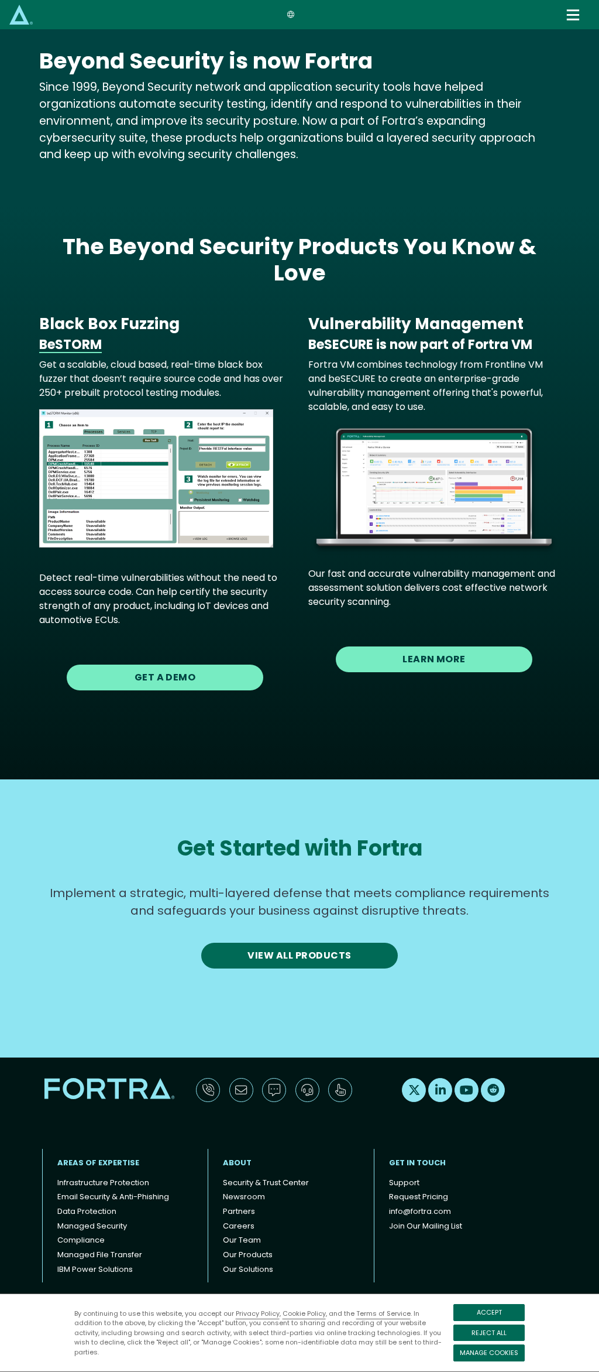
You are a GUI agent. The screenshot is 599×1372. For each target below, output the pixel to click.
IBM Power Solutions (95, 1269)
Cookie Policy (304, 1313)
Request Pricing (418, 1196)
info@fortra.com (420, 1211)
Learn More (434, 659)
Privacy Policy (258, 1313)
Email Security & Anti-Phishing (113, 1196)
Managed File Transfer (99, 1254)
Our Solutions (248, 1269)
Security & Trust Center (266, 1182)
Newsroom (244, 1196)
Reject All (489, 1332)
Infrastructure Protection (103, 1182)
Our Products (248, 1254)
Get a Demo (165, 677)
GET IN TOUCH (417, 1162)
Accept (489, 1312)
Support (404, 1182)
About (237, 1162)
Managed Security (92, 1225)
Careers (238, 1225)
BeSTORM (70, 345)
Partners (239, 1211)
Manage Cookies (489, 1352)
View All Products (299, 955)
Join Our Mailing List (425, 1225)
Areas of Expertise (98, 1162)
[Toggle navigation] (574, 15)
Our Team (242, 1240)
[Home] (21, 14)
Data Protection (86, 1211)
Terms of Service (383, 1313)
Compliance (81, 1240)
